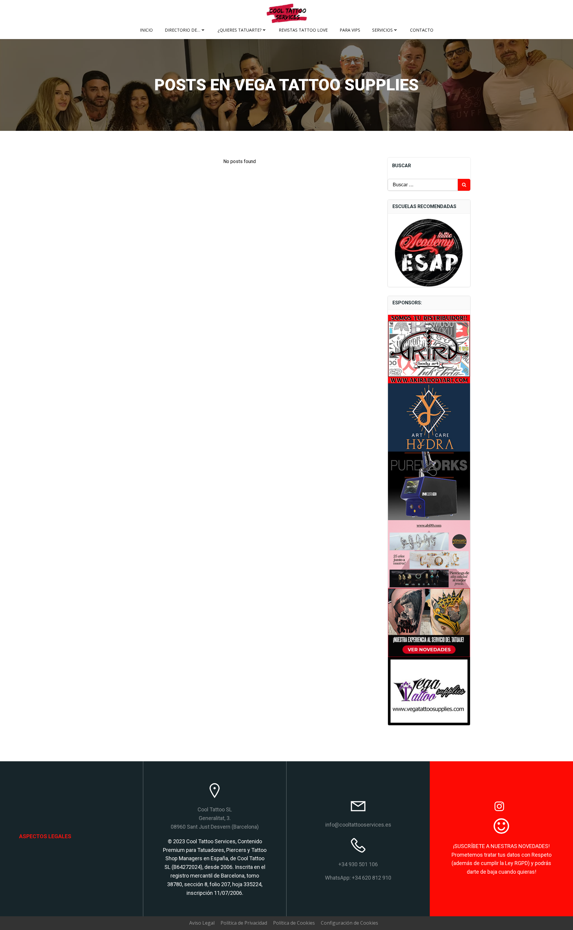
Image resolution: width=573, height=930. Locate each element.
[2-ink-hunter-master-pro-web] (429, 485)
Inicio (146, 30)
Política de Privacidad (244, 923)
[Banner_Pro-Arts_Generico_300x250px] (429, 622)
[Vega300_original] (429, 690)
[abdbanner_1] (429, 348)
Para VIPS (350, 30)
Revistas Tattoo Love (303, 30)
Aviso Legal (202, 923)
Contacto (421, 30)
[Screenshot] (429, 417)
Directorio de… (182, 30)
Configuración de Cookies (349, 923)
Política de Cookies (294, 923)
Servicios (382, 30)
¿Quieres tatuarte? (239, 30)
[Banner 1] (429, 554)
